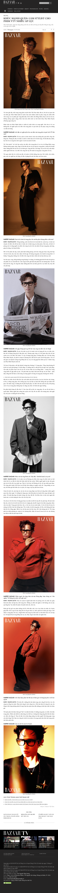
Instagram (18, 3)
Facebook (16, 3)
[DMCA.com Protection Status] (7, 882)
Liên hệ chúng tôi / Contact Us (28, 854)
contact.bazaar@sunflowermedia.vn (15, 878)
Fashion (10, 8)
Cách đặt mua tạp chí (8, 854)
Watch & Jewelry (19, 8)
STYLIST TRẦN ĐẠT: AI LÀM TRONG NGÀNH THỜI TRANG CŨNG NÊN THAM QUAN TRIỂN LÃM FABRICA (26, 804)
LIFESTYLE (46, 8)
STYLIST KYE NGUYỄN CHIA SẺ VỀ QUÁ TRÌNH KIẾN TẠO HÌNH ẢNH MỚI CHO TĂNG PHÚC (23, 802)
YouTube (21, 3)
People (41, 8)
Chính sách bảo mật (26, 853)
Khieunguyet (10, 29)
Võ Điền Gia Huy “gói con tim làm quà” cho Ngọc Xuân (46, 816)
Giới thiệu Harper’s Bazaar (9, 853)
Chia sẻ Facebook (53, 30)
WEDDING (10, 11)
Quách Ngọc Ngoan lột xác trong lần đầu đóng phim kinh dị (12, 816)
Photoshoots (34, 8)
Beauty (27, 8)
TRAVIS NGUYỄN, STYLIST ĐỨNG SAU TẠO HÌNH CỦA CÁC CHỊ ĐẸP (19, 799)
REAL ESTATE (17, 11)
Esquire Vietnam (42, 853)
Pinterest (51, 30)
